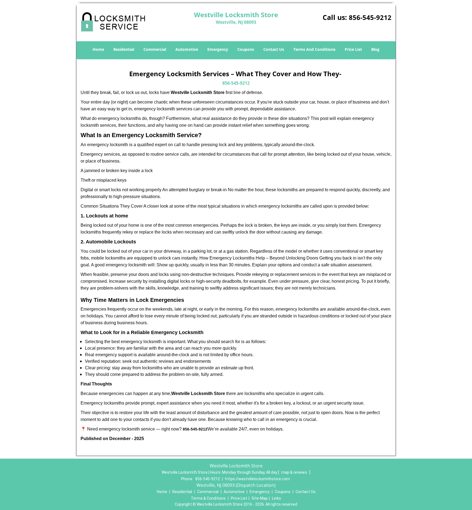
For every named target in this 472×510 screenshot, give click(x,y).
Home (98, 49)
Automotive (186, 49)
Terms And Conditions (314, 49)
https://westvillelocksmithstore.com (257, 479)
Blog (375, 49)
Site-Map (260, 498)
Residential (123, 49)
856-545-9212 (370, 17)
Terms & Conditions (208, 498)
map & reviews (294, 472)
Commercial (154, 49)
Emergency (217, 49)
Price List (353, 49)
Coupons (245, 49)
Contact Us (273, 49)
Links (276, 498)
